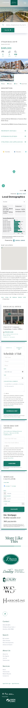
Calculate (14, 509)
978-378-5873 (6, 2)
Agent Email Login (7, 683)
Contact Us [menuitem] (6, 676)
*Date (5, 368)
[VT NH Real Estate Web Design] (11, 700)
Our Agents (12, 337)
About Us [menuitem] (5, 654)
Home (2, 297)
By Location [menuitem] (6, 638)
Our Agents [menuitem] (6, 656)
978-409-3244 (8, 332)
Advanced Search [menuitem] (7, 645)
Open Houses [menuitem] (6, 640)
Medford (20, 297)
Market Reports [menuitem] (7, 674)
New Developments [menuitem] (8, 642)
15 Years (14, 486)
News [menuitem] (4, 669)
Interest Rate (7, 501)
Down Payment (7, 496)
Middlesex (15, 297)
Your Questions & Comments (11, 381)
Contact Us (6, 337)
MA (10, 297)
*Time (5, 375)
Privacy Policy (10, 405)
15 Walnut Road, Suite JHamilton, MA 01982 (9, 628)
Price (5, 490)
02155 (24, 297)
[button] (3, 25)
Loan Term (6, 482)
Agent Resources (15, 683)
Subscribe (12, 463)
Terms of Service (14, 416)
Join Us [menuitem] (5, 658)
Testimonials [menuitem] (6, 660)
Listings (6, 297)
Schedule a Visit (19, 348)
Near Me (7, 30)
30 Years (7, 486)
